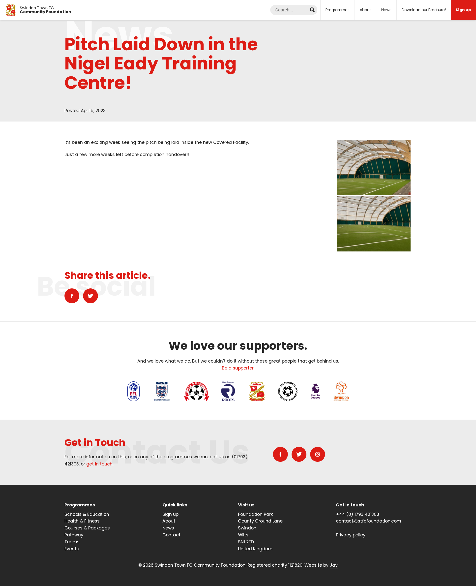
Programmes (338, 9)
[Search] (312, 10)
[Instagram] (317, 454)
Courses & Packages (87, 528)
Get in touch (350, 505)
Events (71, 549)
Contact (171, 535)
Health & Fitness (82, 521)
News (386, 9)
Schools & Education (86, 514)
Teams (72, 542)
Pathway (73, 535)
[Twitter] (90, 295)
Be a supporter (238, 368)
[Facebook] (71, 295)
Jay (334, 565)
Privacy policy (350, 535)
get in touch (99, 464)
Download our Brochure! (424, 9)
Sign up (170, 514)
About (365, 9)
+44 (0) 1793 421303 (357, 514)
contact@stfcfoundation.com (368, 521)
